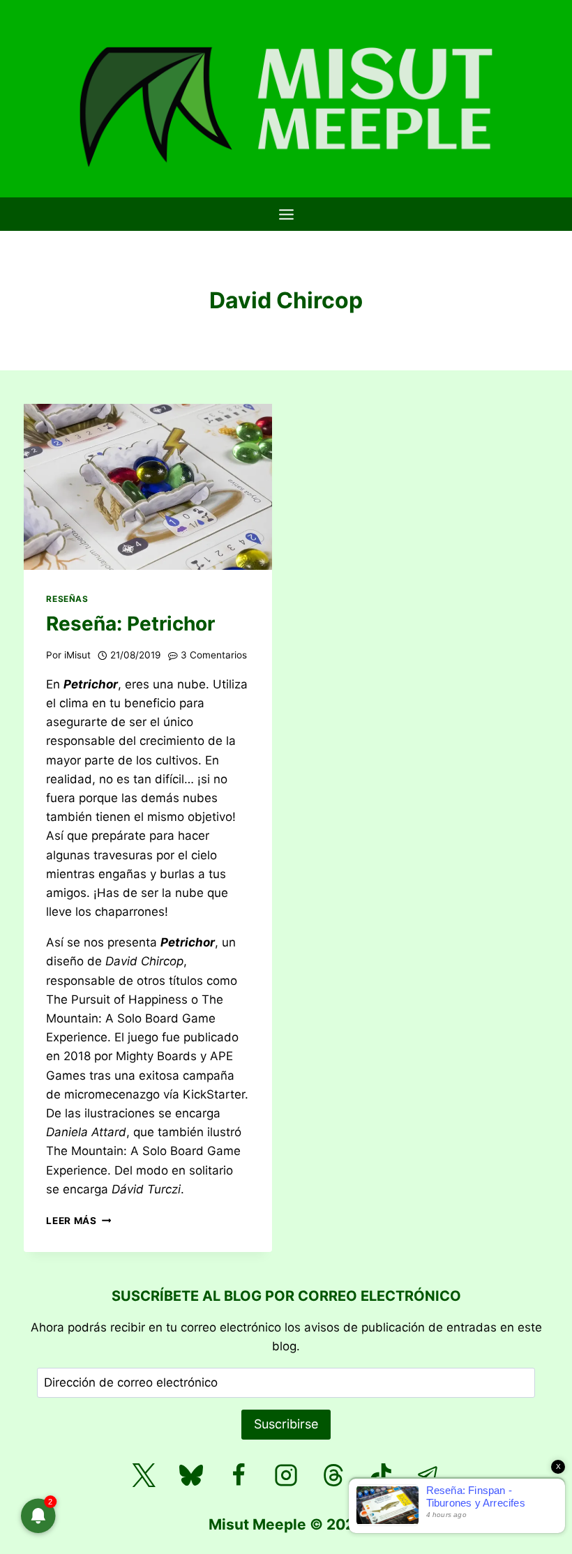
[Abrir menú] (286, 214)
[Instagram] (286, 1475)
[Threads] (333, 1475)
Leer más (78, 1220)
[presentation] (148, 486)
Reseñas (67, 599)
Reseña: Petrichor (130, 623)
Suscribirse (286, 1424)
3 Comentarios (214, 655)
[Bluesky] (191, 1475)
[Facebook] (238, 1475)
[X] (143, 1475)
